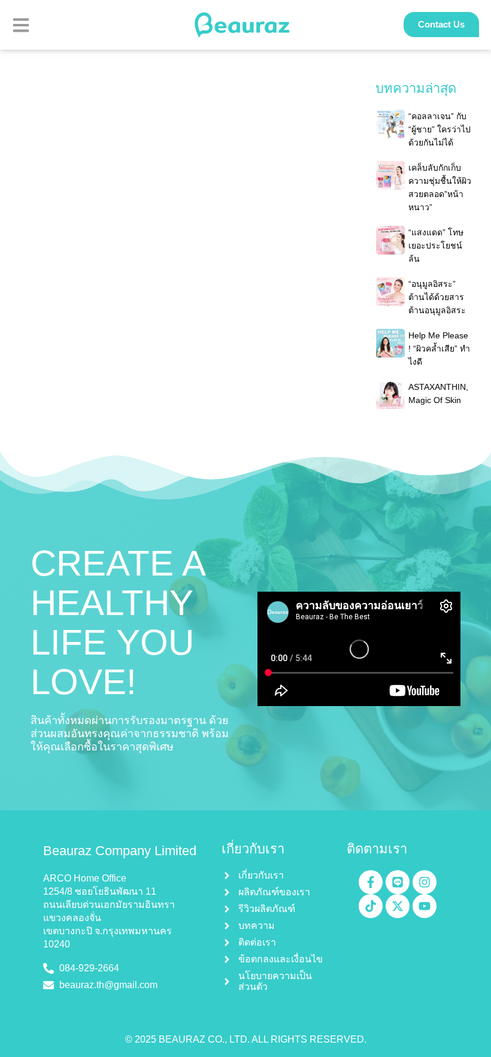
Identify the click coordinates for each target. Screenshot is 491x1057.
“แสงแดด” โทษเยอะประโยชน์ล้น (435, 246)
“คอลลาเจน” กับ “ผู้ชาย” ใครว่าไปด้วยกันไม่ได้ (439, 129)
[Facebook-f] (371, 882)
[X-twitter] (398, 906)
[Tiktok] (371, 906)
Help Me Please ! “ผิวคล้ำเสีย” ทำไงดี (439, 349)
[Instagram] (425, 882)
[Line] (398, 882)
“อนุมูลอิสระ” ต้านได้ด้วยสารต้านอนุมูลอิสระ (437, 297)
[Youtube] (425, 906)
